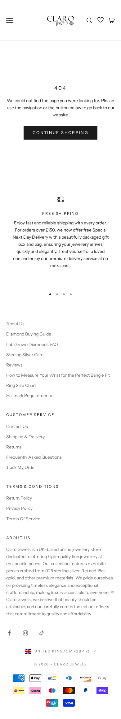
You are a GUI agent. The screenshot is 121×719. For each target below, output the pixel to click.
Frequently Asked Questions (34, 457)
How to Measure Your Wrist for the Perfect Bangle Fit (58, 375)
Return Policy (19, 498)
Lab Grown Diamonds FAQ (32, 344)
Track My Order (21, 467)
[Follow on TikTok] (41, 633)
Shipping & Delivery (25, 437)
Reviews (14, 365)
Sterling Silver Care (24, 354)
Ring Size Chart (21, 385)
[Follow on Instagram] (25, 633)
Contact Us (17, 426)
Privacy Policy (19, 508)
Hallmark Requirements (29, 395)
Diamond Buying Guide (28, 334)
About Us (15, 324)
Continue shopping (60, 132)
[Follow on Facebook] (9, 633)
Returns (14, 447)
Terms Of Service (23, 519)
